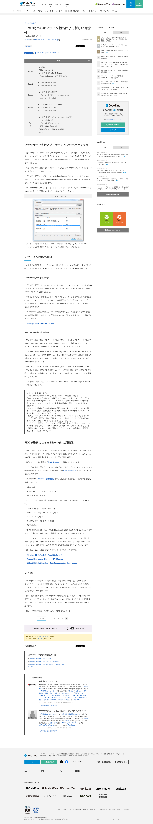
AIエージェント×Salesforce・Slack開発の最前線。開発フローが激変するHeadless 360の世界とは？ (112, 155)
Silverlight (28, 46)
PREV (42, 619)
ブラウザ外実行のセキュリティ (50, 123)
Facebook (71, 725)
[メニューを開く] (14, 4)
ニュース (43, 4)
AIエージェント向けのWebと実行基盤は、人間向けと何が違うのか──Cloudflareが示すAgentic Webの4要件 (113, 188)
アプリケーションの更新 (48, 107)
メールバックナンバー (114, 119)
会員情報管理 (77, 810)
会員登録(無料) (44, 636)
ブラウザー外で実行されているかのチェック (54, 95)
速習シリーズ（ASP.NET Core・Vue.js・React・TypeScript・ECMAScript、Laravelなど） (63, 695)
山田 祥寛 (27, 40)
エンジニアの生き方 (72, 11)
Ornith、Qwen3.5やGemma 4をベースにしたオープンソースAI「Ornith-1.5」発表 (114, 46)
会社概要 (92, 810)
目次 (58, 61)
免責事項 (85, 810)
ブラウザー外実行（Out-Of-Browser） (51, 73)
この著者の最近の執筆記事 (48, 705)
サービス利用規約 (102, 810)
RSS (63, 723)
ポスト (80, 46)
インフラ (59, 11)
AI (34, 11)
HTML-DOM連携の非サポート (50, 126)
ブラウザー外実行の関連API (48, 92)
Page (30, 71)
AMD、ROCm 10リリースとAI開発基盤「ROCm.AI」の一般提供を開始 (112, 77)
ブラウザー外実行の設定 (48, 82)
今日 (105, 32)
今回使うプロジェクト (46, 70)
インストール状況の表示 (48, 110)
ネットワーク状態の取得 (48, 98)
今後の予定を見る (114, 230)
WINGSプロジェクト (47, 691)
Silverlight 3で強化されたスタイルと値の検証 (44, 661)
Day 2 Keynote (53, 462)
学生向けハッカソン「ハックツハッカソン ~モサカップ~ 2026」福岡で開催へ (114, 88)
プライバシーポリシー (115, 810)
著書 (51, 723)
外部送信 (126, 810)
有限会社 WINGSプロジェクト (72, 714)
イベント (58, 4)
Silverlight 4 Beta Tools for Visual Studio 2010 (44, 555)
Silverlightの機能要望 (46, 479)
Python (83, 11)
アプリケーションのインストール (51, 104)
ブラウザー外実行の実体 (48, 85)
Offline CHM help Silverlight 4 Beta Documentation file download (52, 563)
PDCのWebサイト (70, 470)
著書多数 (77, 700)
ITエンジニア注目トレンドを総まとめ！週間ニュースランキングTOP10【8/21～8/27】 (112, 180)
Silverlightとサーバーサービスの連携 (40, 323)
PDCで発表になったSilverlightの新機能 (51, 129)
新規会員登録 (113, 125)
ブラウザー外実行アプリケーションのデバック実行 (55, 117)
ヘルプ (58, 810)
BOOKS (66, 4)
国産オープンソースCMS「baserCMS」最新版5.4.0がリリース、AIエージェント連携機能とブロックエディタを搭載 (114, 64)
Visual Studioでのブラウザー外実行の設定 (54, 76)
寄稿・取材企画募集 (104, 762)
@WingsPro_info (72, 723)
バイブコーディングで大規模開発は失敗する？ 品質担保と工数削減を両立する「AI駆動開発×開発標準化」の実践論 (114, 39)
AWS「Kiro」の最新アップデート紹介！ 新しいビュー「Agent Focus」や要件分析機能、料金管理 (112, 171)
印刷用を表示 (31, 646)
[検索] (28, 10)
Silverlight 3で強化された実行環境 (40, 658)
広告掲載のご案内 (121, 762)
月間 (120, 32)
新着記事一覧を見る (112, 194)
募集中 (66, 721)
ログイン (39, 638)
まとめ (41, 132)
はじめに (42, 67)
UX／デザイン (104, 11)
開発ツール (93, 11)
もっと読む (31, 667)
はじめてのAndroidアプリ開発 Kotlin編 (56, 700)
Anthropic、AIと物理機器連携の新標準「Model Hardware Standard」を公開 (114, 94)
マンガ (114, 11)
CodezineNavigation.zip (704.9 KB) (47, 53)
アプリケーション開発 (45, 11)
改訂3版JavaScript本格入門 (54, 697)
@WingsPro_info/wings (47, 725)
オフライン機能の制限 (46, 120)
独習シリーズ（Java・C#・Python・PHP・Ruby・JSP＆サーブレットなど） (63, 692)
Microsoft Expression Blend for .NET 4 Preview (45, 559)
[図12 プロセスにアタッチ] (58, 220)
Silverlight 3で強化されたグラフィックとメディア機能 (46, 664)
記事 (50, 4)
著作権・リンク (66, 810)
